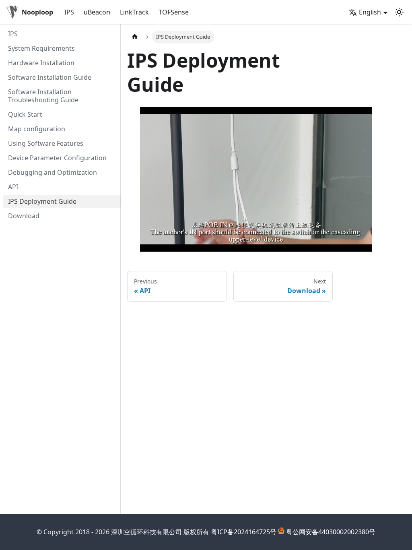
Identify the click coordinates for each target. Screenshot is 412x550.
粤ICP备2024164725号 (243, 531)
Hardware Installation (41, 62)
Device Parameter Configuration (57, 157)
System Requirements (41, 48)
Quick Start (25, 114)
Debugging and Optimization (52, 172)
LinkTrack (134, 12)
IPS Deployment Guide (42, 201)
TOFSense (174, 12)
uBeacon (97, 12)
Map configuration (36, 128)
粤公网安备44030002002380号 (330, 531)
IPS (69, 12)
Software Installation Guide (49, 77)
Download (23, 215)
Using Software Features (45, 143)
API (13, 186)
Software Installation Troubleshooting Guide (43, 95)
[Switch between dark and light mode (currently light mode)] (399, 12)
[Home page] (134, 37)
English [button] (370, 12)
